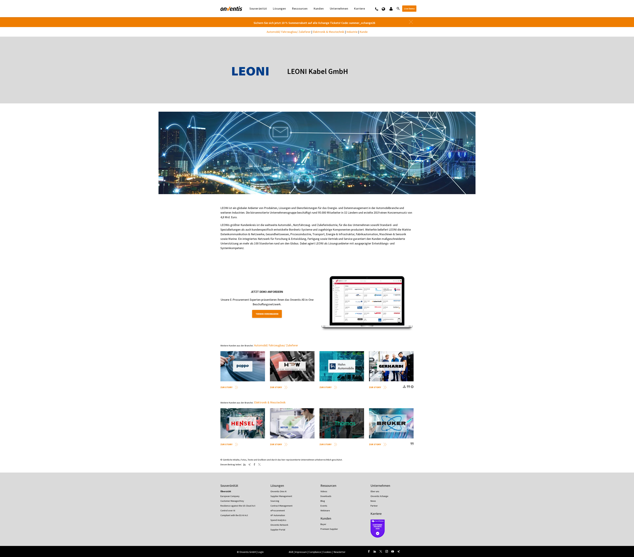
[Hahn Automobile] (341, 366)
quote (408, 388)
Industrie (351, 32)
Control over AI (227, 510)
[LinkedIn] (244, 464)
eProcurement (277, 510)
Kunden (319, 8)
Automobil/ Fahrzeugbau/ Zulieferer (289, 32)
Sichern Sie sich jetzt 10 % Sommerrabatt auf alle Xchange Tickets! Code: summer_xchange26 (314, 23)
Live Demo (409, 8)
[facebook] (369, 551)
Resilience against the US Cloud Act (237, 505)
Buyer (323, 524)
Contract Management (281, 505)
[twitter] (380, 551)
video (412, 388)
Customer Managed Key (232, 500)
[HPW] (292, 366)
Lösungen (279, 8)
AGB (291, 552)
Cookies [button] (327, 552)
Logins (391, 8)
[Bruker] (391, 423)
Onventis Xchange (379, 496)
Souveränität (258, 8)
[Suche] (398, 8)
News (373, 500)
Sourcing (274, 500)
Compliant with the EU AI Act (234, 515)
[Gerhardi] (391, 366)
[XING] (249, 464)
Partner (374, 505)
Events (323, 505)
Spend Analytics (278, 520)
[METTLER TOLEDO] (292, 423)
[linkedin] (374, 551)
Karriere (376, 513)
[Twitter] (259, 464)
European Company (230, 496)
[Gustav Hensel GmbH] (242, 423)
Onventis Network (279, 524)
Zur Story (226, 387)
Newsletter (339, 552)
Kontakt (379, 8)
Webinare (325, 510)
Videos (323, 491)
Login (261, 552)
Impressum (301, 552)
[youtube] (392, 551)
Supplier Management (281, 496)
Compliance (315, 552)
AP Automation (277, 515)
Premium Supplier (329, 528)
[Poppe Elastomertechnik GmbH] (242, 366)
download (404, 388)
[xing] (398, 551)
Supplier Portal (277, 529)
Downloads (325, 496)
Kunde (364, 32)
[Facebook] (254, 464)
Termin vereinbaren (267, 313)
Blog (322, 500)
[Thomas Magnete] (341, 423)
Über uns (374, 491)
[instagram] (386, 551)
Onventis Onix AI (278, 491)
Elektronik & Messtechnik (328, 32)
